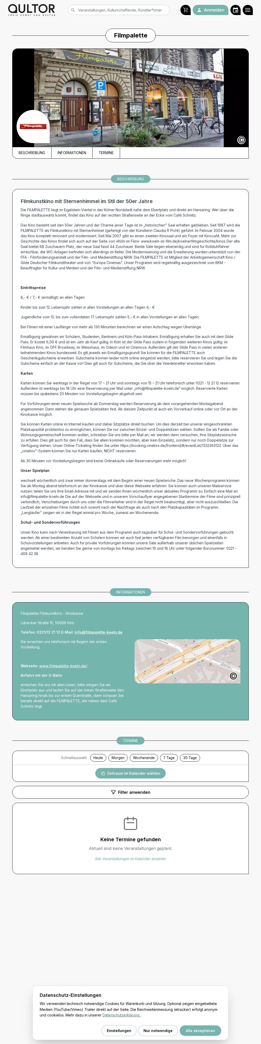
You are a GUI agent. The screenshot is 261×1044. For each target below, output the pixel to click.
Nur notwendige (158, 1030)
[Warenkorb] (185, 10)
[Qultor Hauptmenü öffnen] (248, 10)
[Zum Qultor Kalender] (235, 10)
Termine (106, 153)
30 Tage (190, 758)
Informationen (72, 153)
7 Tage (169, 758)
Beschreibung (32, 153)
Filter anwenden (134, 792)
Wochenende (144, 758)
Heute (98, 758)
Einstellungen (119, 1030)
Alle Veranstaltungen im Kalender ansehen (130, 859)
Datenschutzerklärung (121, 1015)
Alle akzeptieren (200, 1030)
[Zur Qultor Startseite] (31, 10)
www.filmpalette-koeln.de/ (63, 666)
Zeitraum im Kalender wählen (133, 773)
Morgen (118, 758)
